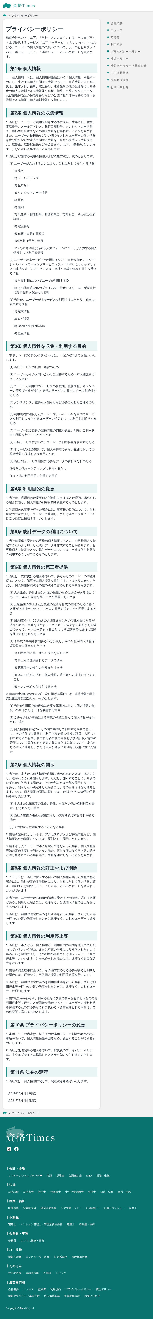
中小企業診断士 (74, 1192)
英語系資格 (32, 1273)
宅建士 (12, 1224)
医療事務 (13, 1208)
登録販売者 (29, 1208)
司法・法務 (106, 1192)
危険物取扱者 (79, 1256)
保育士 (133, 1208)
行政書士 (55, 1192)
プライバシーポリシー (125, 51)
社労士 (42, 1192)
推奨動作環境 (120, 80)
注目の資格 (14, 1273)
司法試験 (13, 1192)
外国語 (47, 1273)
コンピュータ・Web (38, 1256)
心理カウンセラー (114, 1208)
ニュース (117, 30)
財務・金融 (103, 1175)
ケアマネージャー (71, 1208)
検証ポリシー (120, 59)
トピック (61, 1273)
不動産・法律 (87, 1224)
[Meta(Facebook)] (16, 1149)
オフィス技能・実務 (32, 1240)
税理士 (60, 1175)
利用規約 (117, 44)
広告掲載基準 (120, 73)
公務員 (12, 1240)
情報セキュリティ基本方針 (128, 66)
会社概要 (117, 23)
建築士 (71, 1224)
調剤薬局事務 (48, 1208)
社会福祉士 (92, 1208)
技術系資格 (60, 1256)
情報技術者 (14, 1256)
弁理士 (92, 1192)
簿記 (49, 1175)
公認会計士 (75, 1175)
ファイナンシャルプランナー (25, 1175)
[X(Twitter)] (9, 1149)
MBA (89, 1175)
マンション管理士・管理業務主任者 (41, 1224)
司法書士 (28, 1192)
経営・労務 (124, 1192)
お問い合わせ (120, 87)
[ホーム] (5, 15)
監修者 (115, 37)
